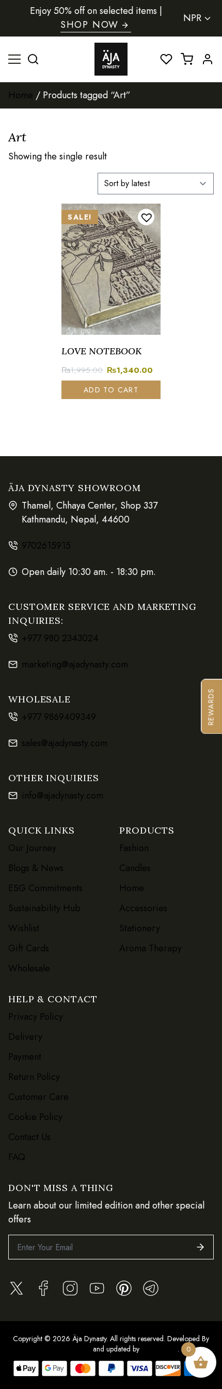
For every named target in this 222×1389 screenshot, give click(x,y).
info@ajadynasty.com (62, 795)
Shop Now (89, 24)
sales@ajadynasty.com (64, 743)
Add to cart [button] (111, 390)
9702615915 (46, 545)
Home (20, 95)
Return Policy (34, 1077)
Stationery (139, 928)
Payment (24, 1056)
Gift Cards (28, 948)
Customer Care (38, 1097)
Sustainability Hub (44, 908)
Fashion (134, 848)
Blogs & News (36, 868)
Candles (135, 868)
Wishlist (23, 928)
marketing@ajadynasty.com (75, 664)
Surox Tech (158, 1349)
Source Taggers (67, 1349)
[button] (146, 217)
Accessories (143, 908)
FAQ (16, 1157)
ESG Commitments (45, 888)
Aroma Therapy (150, 948)
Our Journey (32, 848)
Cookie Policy (35, 1117)
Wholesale (29, 968)
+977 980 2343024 (60, 638)
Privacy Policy (35, 1016)
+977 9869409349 (59, 717)
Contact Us (29, 1137)
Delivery (25, 1036)
